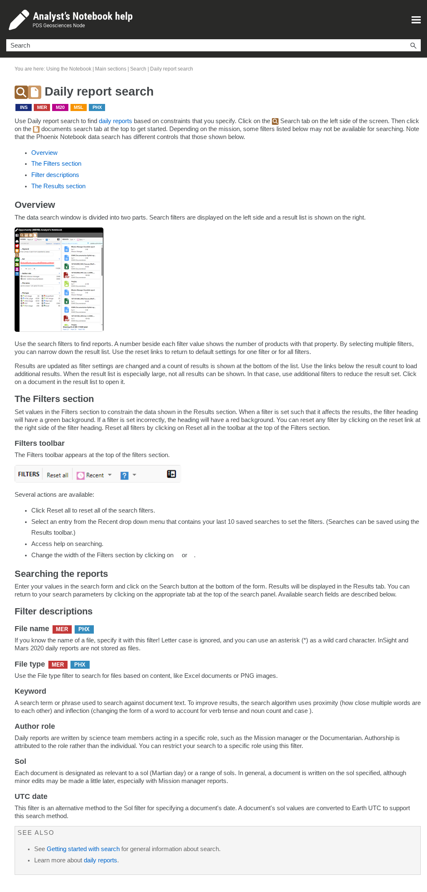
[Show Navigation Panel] (416, 20)
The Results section (58, 186)
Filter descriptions (55, 175)
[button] (413, 45)
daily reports (116, 121)
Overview (44, 152)
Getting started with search (83, 849)
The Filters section (56, 163)
